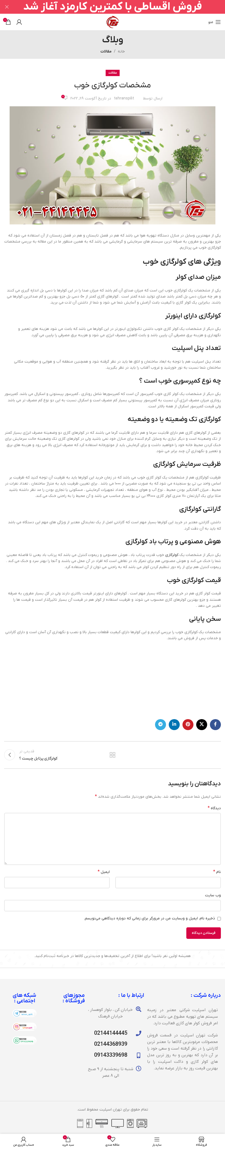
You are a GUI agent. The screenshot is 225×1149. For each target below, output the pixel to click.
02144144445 (110, 1033)
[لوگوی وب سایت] (112, 21)
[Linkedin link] (174, 724)
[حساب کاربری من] (19, 21)
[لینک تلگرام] (160, 724)
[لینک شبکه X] (201, 724)
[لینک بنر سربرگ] (120, 7)
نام (217, 872)
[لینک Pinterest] (187, 724)
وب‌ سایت (213, 895)
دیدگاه (214, 808)
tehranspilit (124, 98)
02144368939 (110, 1044)
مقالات (106, 51)
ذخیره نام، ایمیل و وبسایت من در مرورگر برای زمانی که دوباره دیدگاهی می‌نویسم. (149, 918)
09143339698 (110, 1055)
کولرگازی (171, 555)
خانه (121, 51)
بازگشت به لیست (112, 754)
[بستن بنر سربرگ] (7, 7)
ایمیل (104, 872)
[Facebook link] (215, 724)
